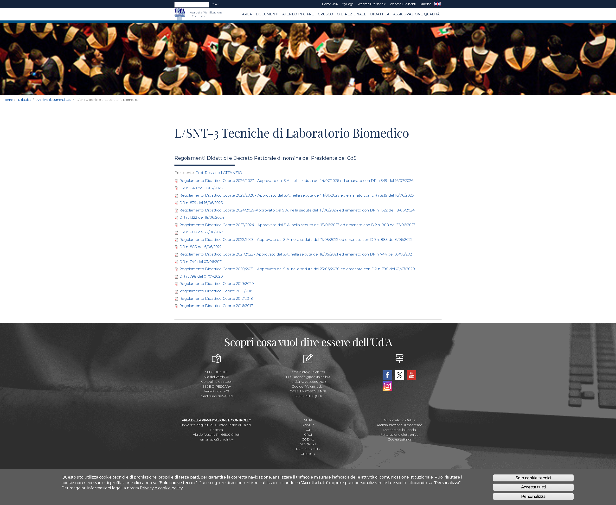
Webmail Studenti (403, 4)
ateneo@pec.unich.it (310, 377)
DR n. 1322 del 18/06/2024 (201, 217)
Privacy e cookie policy (161, 488)
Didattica (379, 14)
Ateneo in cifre (298, 14)
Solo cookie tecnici (533, 477)
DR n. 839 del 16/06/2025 (201, 202)
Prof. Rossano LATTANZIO (219, 172)
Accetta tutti (533, 487)
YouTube (411, 375)
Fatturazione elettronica (399, 434)
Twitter (399, 375)
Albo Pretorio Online (400, 420)
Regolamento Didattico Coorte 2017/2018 (216, 298)
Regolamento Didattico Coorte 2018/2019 (216, 291)
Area (247, 14)
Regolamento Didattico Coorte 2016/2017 (216, 305)
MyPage (348, 4)
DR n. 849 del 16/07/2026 (201, 188)
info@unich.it (312, 372)
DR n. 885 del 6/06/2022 (200, 246)
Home (8, 100)
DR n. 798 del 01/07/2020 (201, 276)
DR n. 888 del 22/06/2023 (201, 232)
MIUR (308, 420)
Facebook (387, 375)
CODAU (308, 439)
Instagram (387, 386)
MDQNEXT (308, 444)
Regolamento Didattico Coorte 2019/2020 (216, 283)
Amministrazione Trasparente (399, 425)
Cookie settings (399, 439)
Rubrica (425, 4)
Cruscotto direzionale (342, 14)
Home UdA (330, 4)
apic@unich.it (220, 439)
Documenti (267, 14)
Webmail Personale (372, 4)
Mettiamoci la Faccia (399, 430)
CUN (308, 430)
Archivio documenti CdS (54, 100)
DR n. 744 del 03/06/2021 (201, 261)
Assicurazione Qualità (416, 14)
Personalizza (533, 496)
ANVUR (308, 425)
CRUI (308, 434)
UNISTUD (308, 454)
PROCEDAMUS (308, 449)
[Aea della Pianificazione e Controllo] (187, 14)
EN (437, 4)
